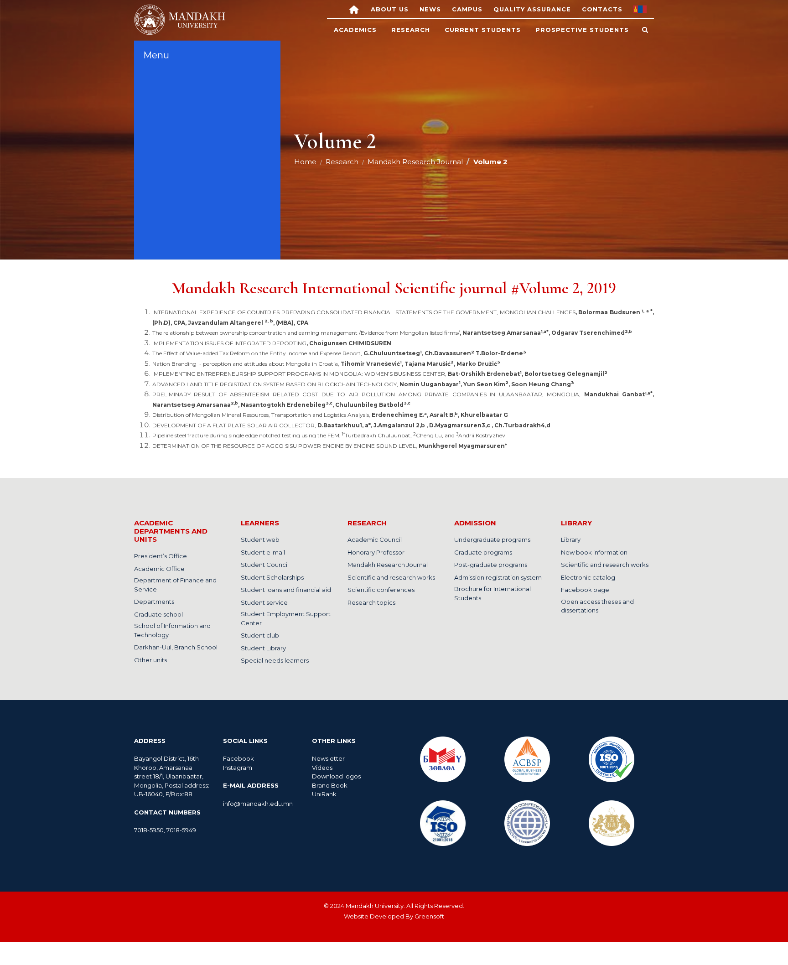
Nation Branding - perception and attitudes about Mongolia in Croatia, (326, 363)
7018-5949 (181, 830)
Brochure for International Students (492, 593)
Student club (260, 635)
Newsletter (329, 758)
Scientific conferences (381, 589)
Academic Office (159, 568)
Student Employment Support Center (286, 618)
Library (571, 539)
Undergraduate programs (492, 539)
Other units (150, 660)
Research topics (371, 602)
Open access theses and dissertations (597, 606)
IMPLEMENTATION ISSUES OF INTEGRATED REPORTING (271, 343)
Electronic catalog (588, 577)
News (430, 9)
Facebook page (585, 589)
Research (342, 161)
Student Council (265, 564)
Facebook (238, 758)
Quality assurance (532, 9)
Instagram (237, 767)
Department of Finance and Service (175, 584)
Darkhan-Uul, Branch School (176, 647)
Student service (264, 602)
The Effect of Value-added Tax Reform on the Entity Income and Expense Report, (339, 353)
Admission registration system (498, 577)
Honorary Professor (375, 552)
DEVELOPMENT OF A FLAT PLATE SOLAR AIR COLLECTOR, (351, 425)
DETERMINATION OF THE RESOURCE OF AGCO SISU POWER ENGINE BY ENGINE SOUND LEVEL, (329, 445)
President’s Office (160, 556)
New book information (594, 552)
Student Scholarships (272, 577)
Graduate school (158, 614)
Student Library (263, 648)
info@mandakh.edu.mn (258, 803)
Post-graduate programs (490, 564)
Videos (322, 767)
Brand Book (329, 785)
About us (390, 9)
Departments (154, 601)
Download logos (336, 776)
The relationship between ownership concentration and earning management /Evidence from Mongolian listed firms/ (392, 332)
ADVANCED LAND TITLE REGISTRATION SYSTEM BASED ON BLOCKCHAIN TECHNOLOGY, (363, 384)
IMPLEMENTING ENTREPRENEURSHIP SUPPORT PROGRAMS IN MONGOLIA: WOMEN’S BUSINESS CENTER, (379, 373)
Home (305, 161)
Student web (260, 539)
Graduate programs (483, 552)
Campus (467, 9)
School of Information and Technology (172, 630)
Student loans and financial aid (286, 589)
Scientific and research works (391, 577)
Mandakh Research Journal (415, 161)
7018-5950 (149, 830)
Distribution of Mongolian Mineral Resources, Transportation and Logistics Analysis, (330, 414)
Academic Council (374, 539)
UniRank (324, 794)
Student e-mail (263, 552)
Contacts (602, 9)
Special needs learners (275, 660)
